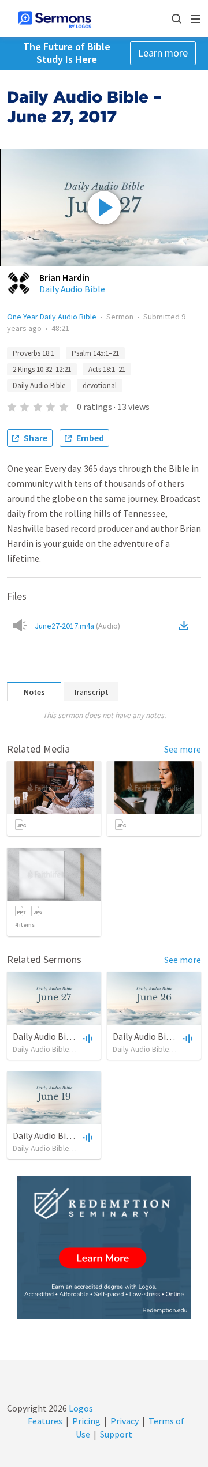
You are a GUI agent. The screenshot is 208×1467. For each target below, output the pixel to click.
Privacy (124, 1421)
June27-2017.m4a (77, 625)
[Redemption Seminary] (104, 1247)
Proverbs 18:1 (33, 353)
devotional (100, 385)
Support (116, 1434)
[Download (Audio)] (186, 625)
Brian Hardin (64, 277)
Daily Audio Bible (72, 289)
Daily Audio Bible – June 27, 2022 (76, 1036)
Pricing (86, 1421)
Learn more (163, 52)
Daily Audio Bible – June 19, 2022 (76, 1135)
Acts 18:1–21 (106, 369)
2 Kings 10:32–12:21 (42, 369)
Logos (80, 1408)
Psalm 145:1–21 (95, 353)
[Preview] (86, 1038)
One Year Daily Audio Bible (51, 316)
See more (182, 749)
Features (45, 1421)
